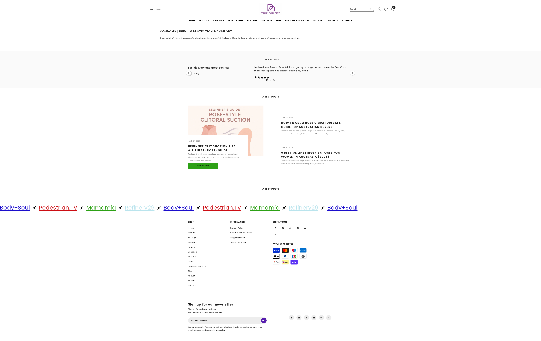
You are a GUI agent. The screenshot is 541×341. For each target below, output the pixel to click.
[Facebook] (275, 228)
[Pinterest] (290, 228)
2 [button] (270, 80)
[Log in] (379, 9)
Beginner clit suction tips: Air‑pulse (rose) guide (212, 148)
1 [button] (267, 80)
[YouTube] (305, 228)
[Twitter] (275, 234)
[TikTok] (297, 228)
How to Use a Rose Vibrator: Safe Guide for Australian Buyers (311, 125)
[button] (188, 73)
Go (263, 320)
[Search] (362, 9)
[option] (270, 72)
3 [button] (274, 80)
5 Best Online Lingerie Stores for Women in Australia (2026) (310, 155)
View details (203, 165)
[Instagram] (282, 228)
